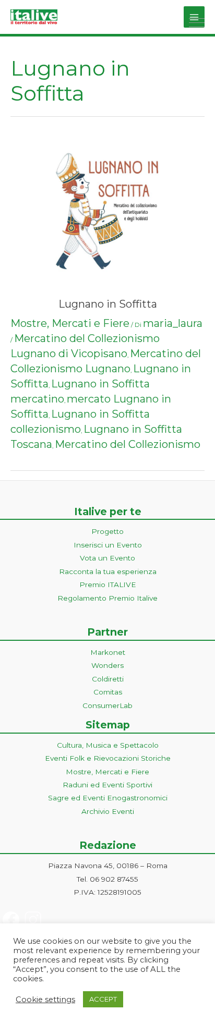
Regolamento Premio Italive (107, 598)
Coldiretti (108, 679)
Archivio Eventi (107, 811)
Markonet (107, 652)
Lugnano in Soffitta (107, 304)
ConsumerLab (107, 705)
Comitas (107, 692)
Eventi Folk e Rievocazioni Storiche (108, 758)
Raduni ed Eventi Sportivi (107, 785)
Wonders (107, 665)
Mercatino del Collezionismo (127, 444)
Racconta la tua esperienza (108, 571)
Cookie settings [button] (45, 999)
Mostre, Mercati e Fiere (69, 323)
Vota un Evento (107, 558)
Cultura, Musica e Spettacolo (108, 745)
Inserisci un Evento (108, 545)
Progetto (107, 531)
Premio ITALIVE (107, 584)
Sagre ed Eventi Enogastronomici (108, 798)
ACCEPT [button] (103, 999)
